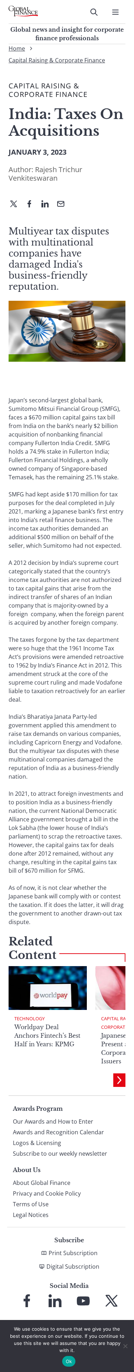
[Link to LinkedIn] (55, 1300)
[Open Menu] (115, 12)
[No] (125, 1346)
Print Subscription (73, 1253)
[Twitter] (16, 204)
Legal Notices (31, 1215)
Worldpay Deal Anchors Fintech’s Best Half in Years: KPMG (47, 1035)
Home (17, 48)
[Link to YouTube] (83, 1300)
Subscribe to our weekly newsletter (60, 1153)
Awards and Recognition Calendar (58, 1132)
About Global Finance (41, 1183)
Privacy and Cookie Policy (47, 1193)
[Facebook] (32, 204)
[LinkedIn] (48, 204)
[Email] (63, 204)
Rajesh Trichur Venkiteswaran (45, 174)
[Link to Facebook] (26, 1300)
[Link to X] (111, 1300)
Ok (69, 1361)
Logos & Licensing (37, 1143)
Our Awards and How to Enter (53, 1121)
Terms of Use (31, 1204)
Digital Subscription (72, 1266)
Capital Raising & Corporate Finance (57, 60)
